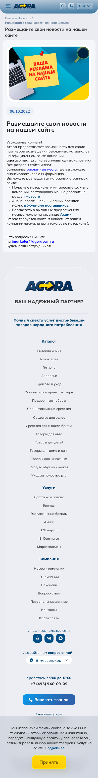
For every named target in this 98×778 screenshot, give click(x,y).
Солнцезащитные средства (49, 409)
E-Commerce (49, 538)
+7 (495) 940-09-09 (49, 683)
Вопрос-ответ (49, 593)
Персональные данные (49, 601)
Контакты (49, 610)
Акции (66, 214)
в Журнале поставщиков (46, 205)
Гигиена (49, 367)
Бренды (49, 505)
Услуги (49, 487)
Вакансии (49, 585)
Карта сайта (49, 618)
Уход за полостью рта (49, 475)
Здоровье (49, 376)
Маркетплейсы (49, 547)
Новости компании (49, 568)
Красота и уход (49, 384)
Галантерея (49, 359)
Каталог (49, 341)
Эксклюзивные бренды (49, 514)
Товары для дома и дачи (49, 450)
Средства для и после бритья (49, 426)
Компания (49, 559)
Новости (33, 196)
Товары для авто (49, 434)
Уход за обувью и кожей (49, 467)
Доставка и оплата (49, 497)
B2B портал (49, 530)
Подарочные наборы (49, 400)
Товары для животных (49, 459)
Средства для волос (49, 417)
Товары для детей (49, 442)
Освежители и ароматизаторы (49, 392)
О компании (49, 577)
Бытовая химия (49, 351)
